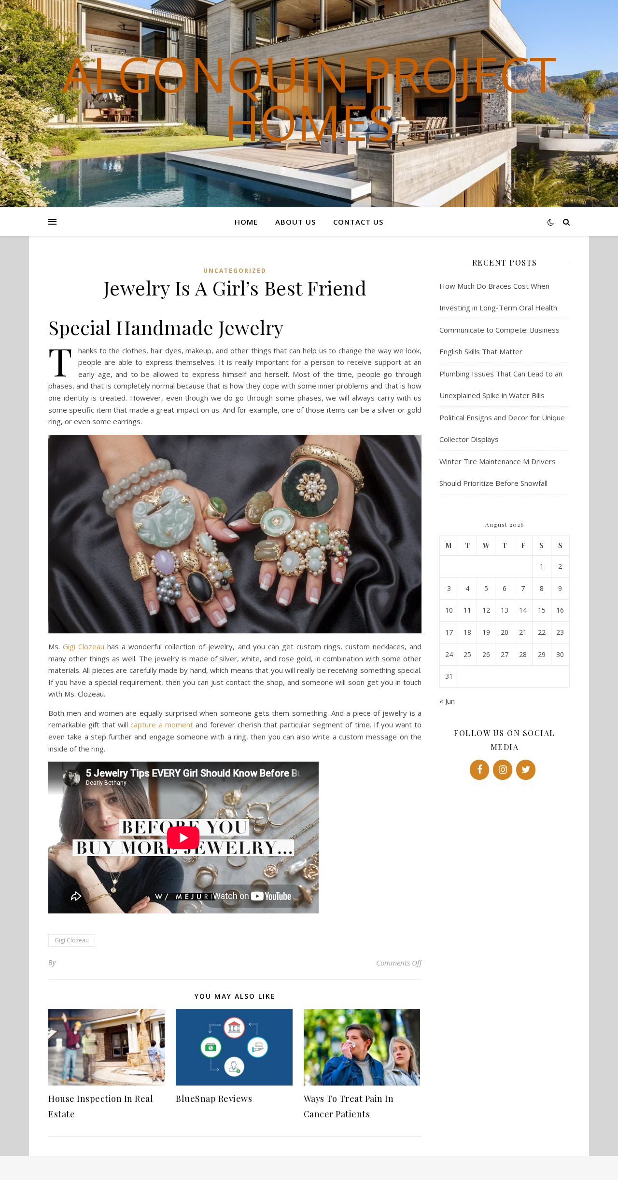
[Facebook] (479, 770)
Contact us (358, 222)
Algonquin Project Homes (309, 98)
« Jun (447, 701)
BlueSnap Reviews (214, 1098)
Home (246, 222)
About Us (295, 222)
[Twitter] (525, 770)
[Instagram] (502, 770)
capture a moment (161, 724)
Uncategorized (235, 271)
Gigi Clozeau (83, 646)
